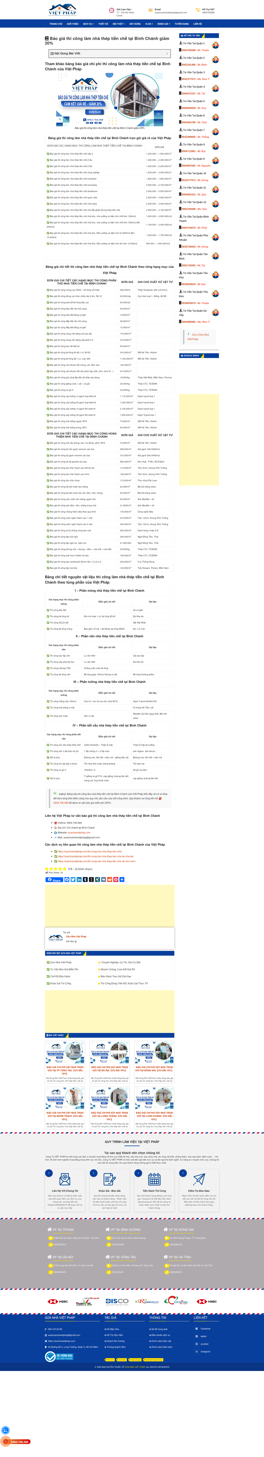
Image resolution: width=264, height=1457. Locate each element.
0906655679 (60, 1272)
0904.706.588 (60, 803)
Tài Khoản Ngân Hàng (154, 1359)
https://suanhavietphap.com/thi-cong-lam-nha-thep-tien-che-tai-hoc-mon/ (97, 861)
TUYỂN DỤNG (182, 23)
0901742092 (189, 265)
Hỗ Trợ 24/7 (208, 9)
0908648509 (189, 108)
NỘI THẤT (118, 23)
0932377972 (189, 79)
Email (158, 9)
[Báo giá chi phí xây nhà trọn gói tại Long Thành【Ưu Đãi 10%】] (109, 1098)
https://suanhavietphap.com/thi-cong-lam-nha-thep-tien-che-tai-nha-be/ (96, 856)
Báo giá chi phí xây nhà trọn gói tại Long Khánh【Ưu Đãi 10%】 (154, 1116)
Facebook (205, 1328)
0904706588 (189, 50)
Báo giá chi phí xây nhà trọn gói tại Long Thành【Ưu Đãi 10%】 (109, 1116)
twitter (204, 1336)
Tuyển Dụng (135, 1359)
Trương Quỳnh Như (116, 1346)
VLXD (148, 23)
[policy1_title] (111, 12)
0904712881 (189, 151)
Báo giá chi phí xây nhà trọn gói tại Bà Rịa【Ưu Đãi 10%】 (109, 1069)
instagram (205, 1351)
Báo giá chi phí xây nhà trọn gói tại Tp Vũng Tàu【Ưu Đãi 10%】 (65, 1070)
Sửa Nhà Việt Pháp (76, 936)
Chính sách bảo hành (162, 1346)
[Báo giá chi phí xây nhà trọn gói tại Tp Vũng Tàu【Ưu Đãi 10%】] (65, 1052)
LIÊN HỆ (197, 23)
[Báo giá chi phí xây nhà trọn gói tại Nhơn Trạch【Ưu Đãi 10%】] (65, 1098)
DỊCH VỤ (87, 23)
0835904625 (189, 284)
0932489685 (189, 137)
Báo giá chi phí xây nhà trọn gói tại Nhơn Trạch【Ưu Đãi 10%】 (65, 1116)
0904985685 (189, 322)
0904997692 (189, 165)
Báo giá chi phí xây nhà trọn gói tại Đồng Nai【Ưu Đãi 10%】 (154, 1069)
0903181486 (189, 64)
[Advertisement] (109, 907)
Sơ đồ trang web (159, 1329)
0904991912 (189, 194)
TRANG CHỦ (56, 23)
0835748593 (189, 246)
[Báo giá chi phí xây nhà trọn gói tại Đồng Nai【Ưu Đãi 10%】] (154, 1052)
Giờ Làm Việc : (124, 9)
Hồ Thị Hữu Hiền (115, 1334)
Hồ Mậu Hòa (113, 1329)
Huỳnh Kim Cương (116, 1340)
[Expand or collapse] (167, 53)
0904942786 (189, 122)
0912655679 (118, 1244)
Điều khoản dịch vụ (161, 1334)
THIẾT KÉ (103, 23)
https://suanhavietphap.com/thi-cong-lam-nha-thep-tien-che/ (90, 851)
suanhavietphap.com (79, 832)
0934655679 (189, 303)
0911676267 (118, 1272)
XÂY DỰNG (135, 23)
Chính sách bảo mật (161, 1340)
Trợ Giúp (122, 1359)
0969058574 (176, 1272)
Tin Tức (110, 1359)
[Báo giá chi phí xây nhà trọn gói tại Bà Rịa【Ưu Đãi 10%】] (109, 1052)
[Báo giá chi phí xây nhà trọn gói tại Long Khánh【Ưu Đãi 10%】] (154, 1098)
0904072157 (189, 93)
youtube (205, 1343)
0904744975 (189, 228)
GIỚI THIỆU (73, 23)
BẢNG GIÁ (163, 23)
